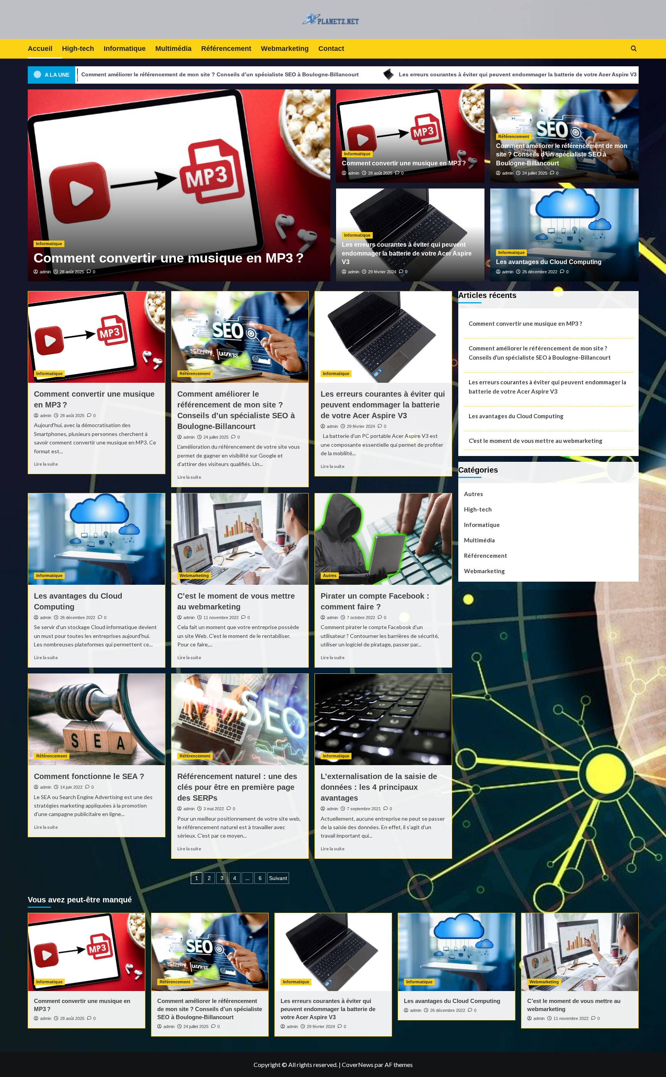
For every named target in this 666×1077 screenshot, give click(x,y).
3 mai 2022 (214, 808)
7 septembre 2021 (364, 808)
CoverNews (357, 1064)
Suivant (278, 878)
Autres (329, 575)
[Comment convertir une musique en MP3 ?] (96, 337)
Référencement (226, 48)
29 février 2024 (382, 271)
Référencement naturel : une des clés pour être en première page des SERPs (237, 787)
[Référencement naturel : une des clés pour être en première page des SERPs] (240, 719)
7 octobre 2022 (361, 617)
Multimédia (173, 48)
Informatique (125, 48)
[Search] (634, 49)
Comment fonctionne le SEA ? (89, 776)
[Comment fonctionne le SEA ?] (96, 719)
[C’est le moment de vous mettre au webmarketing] (240, 539)
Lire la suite (46, 464)
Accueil (40, 48)
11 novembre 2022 (221, 617)
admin (45, 271)
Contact (331, 48)
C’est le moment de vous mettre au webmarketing (535, 440)
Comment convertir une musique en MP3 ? (169, 257)
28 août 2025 (72, 271)
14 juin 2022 (71, 787)
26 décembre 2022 (539, 271)
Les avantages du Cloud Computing (549, 262)
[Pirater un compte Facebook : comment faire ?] (383, 539)
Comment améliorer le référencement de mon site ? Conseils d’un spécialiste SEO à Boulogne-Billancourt (561, 155)
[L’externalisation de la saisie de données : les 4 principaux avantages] (383, 719)
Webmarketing (285, 48)
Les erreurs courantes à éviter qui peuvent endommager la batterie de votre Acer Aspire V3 (418, 74)
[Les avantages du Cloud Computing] (96, 539)
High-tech (78, 48)
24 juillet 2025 (534, 173)
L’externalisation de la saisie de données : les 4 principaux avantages (379, 787)
